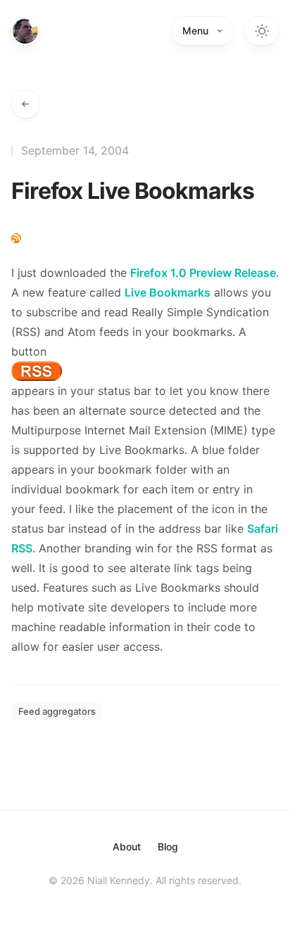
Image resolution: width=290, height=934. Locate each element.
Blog (168, 846)
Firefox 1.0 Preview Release (203, 273)
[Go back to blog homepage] (25, 104)
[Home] (25, 31)
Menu (195, 31)
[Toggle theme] (262, 31)
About (127, 846)
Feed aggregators (57, 711)
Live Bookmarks (167, 292)
